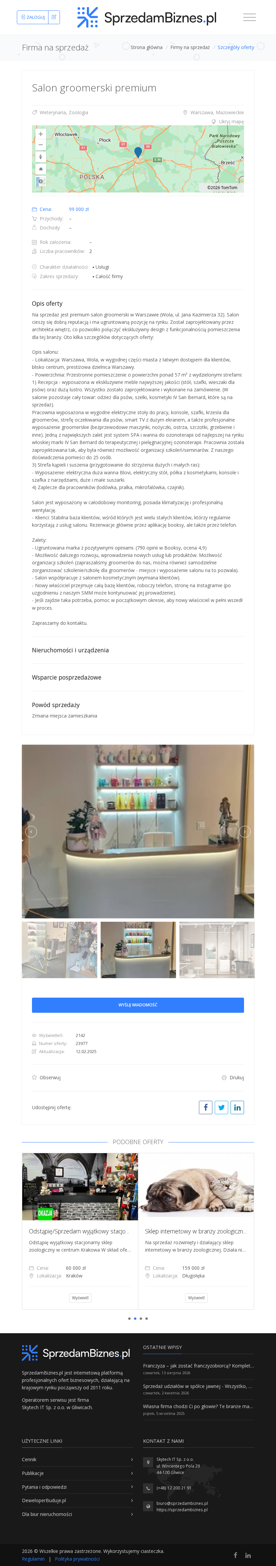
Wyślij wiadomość (138, 1005)
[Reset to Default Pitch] (40, 169)
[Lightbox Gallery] (138, 832)
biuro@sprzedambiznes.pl (182, 1503)
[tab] (138, 121)
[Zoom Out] (40, 144)
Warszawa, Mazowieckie (216, 112)
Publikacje (33, 1473)
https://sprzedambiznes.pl (182, 1510)
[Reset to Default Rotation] (40, 156)
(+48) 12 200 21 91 (174, 1488)
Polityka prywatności (77, 1559)
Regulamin (33, 1559)
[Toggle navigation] (249, 17)
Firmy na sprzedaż (190, 47)
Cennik (29, 1459)
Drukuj (236, 1077)
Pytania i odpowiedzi (44, 1487)
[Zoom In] (40, 134)
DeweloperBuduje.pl (44, 1500)
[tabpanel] (80, 1231)
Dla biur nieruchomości (47, 1514)
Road (40, 181)
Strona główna (147, 47)
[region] (138, 158)
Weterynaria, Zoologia (63, 112)
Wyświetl (80, 1298)
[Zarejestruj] (54, 17)
